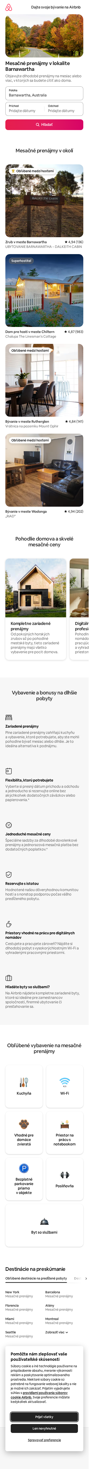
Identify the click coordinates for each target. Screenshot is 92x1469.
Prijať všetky (44, 1417)
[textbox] (25, 111)
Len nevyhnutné (44, 1428)
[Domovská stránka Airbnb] (8, 7)
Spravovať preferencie (44, 1440)
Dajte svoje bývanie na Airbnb (56, 7)
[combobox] (44, 95)
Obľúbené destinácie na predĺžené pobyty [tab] (36, 1278)
